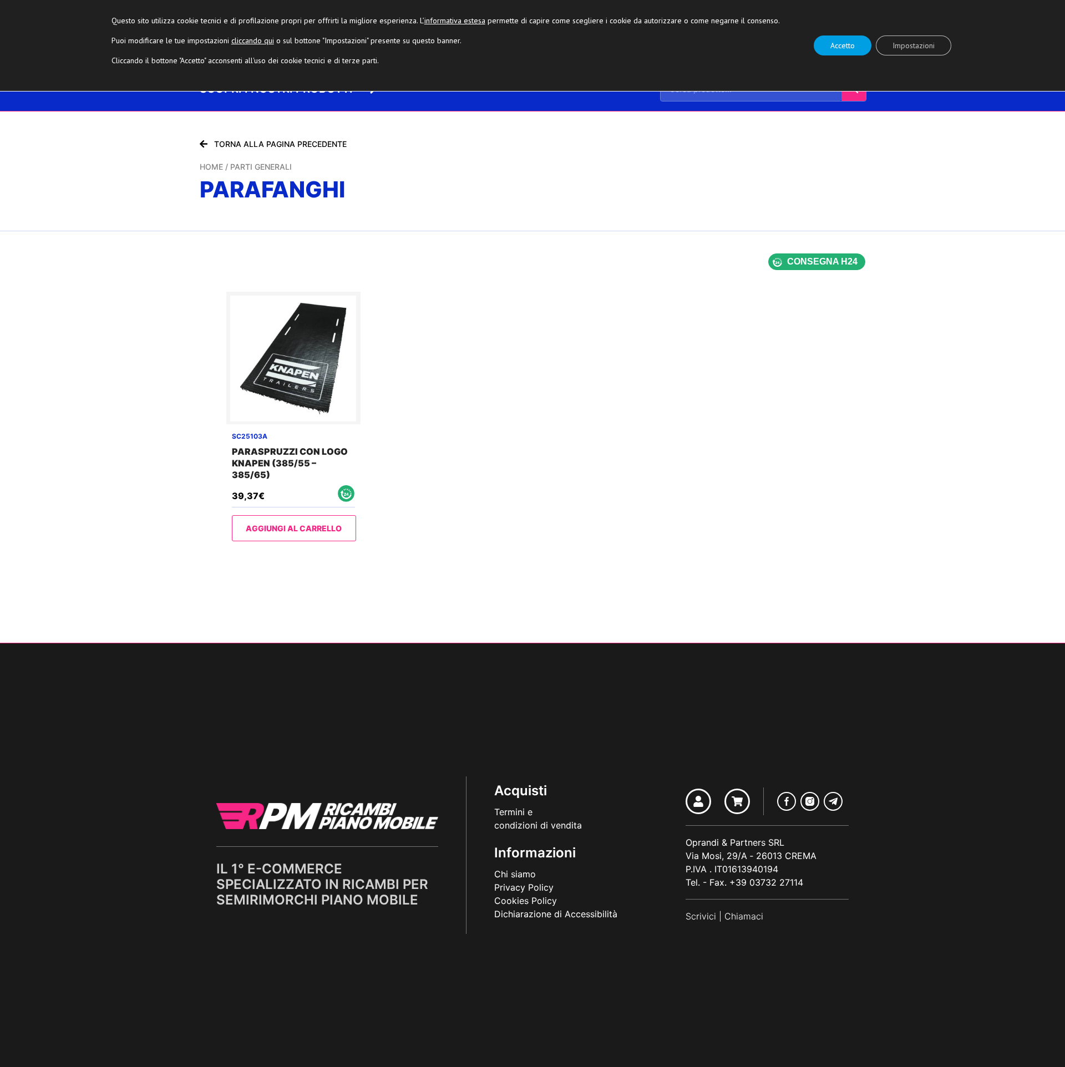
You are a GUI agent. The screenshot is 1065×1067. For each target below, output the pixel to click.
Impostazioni (913, 45)
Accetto (842, 45)
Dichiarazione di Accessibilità (555, 913)
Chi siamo (515, 874)
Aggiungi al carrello (294, 528)
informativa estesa (454, 21)
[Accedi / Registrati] (698, 801)
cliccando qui (252, 40)
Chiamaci (743, 916)
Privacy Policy (524, 887)
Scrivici (701, 916)
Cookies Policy (525, 900)
